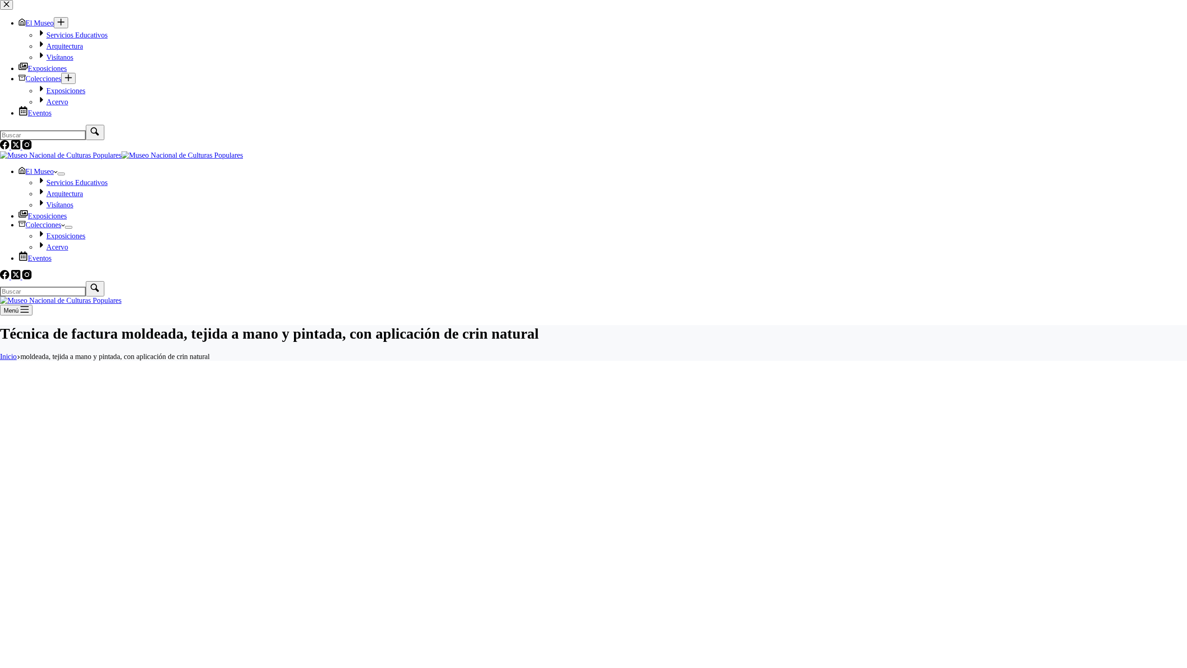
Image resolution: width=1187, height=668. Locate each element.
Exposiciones (47, 216)
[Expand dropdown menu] (61, 174)
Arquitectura (64, 194)
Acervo (57, 247)
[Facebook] (5, 277)
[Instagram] (27, 277)
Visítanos (59, 205)
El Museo (40, 171)
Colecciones (43, 225)
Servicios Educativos (77, 182)
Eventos (39, 258)
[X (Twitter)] (16, 277)
